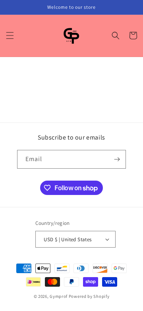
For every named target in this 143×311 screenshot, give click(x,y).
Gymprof (59, 296)
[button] (10, 35)
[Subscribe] (117, 159)
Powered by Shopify (89, 296)
